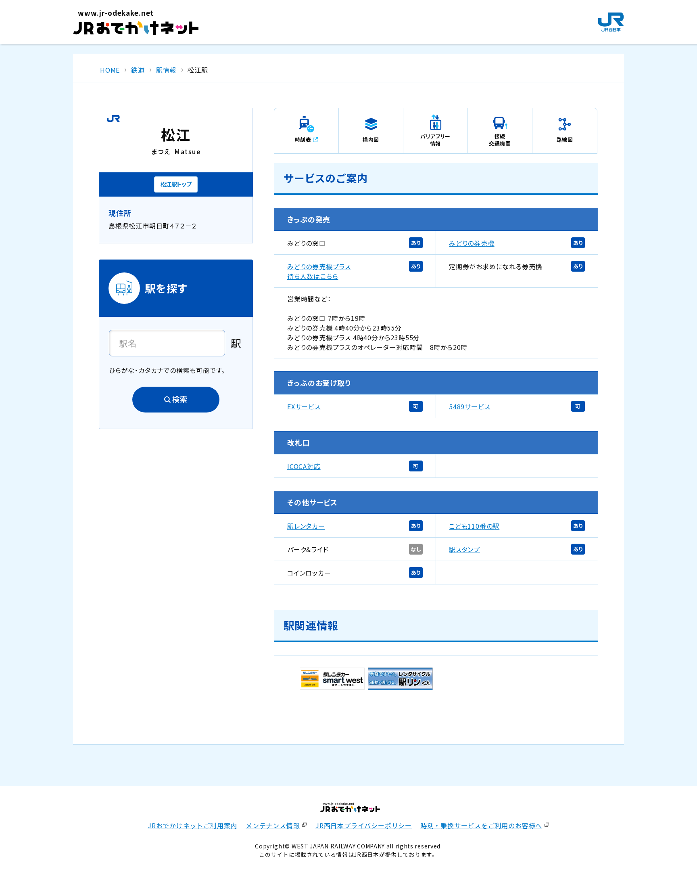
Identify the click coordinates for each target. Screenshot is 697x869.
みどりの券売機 (472, 243)
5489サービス (469, 406)
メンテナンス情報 (273, 825)
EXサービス (304, 406)
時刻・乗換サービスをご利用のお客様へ (481, 825)
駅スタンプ (464, 549)
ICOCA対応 (304, 466)
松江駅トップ (176, 184)
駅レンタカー (306, 526)
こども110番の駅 (474, 526)
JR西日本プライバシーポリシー (363, 825)
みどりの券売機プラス (319, 266)
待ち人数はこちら (312, 276)
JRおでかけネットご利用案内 (192, 825)
